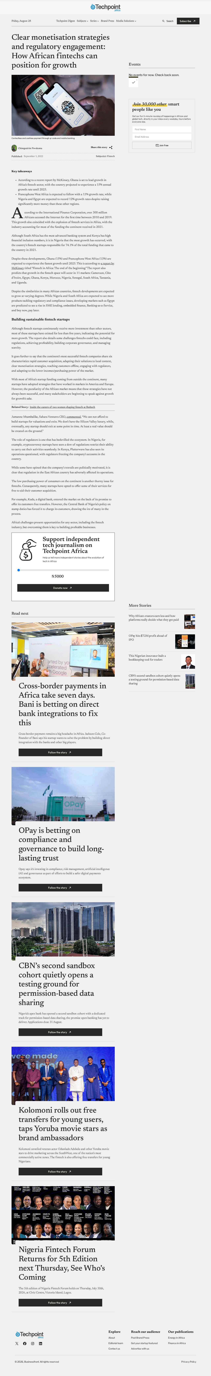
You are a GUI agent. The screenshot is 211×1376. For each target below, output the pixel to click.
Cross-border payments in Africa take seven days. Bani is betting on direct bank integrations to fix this (62, 705)
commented (74, 417)
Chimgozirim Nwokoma (30, 148)
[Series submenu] (98, 21)
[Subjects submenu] (87, 21)
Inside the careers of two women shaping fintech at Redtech (62, 407)
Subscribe (185, 21)
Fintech (111, 156)
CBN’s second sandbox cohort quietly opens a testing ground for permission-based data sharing (57, 984)
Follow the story (57, 752)
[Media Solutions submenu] (135, 21)
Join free (163, 145)
